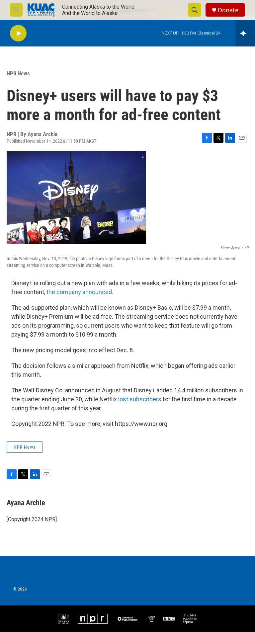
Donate (228, 10)
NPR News (18, 73)
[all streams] (245, 33)
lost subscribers (140, 399)
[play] (18, 33)
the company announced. (79, 291)
